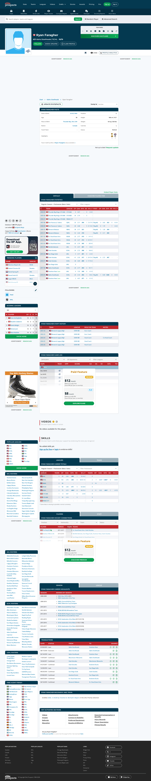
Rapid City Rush (26, 615)
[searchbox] (43, 19)
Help (84, 755)
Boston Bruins (11, 480)
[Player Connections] (91, 31)
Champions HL (13, 707)
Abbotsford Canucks (13, 556)
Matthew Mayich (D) (14, 265)
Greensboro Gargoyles (13, 625)
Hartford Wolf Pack (12, 586)
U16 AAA (69, 215)
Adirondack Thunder (13, 607)
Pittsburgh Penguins (28, 490)
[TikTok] (20, 220)
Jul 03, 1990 (73, 113)
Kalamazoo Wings (12, 640)
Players (59, 514)
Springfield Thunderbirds (26, 580)
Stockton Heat (52, 271)
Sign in (115, 4)
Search (78, 19)
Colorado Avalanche (12, 493)
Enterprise (86, 768)
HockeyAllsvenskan (15, 689)
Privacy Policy (87, 758)
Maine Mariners (11, 645)
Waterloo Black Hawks (28, 674)
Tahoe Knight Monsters (29, 629)
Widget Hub (86, 750)
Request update (112, 147)
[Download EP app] (21, 245)
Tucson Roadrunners (28, 591)
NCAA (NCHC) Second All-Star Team (68, 616)
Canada (75, 125)
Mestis (11, 699)
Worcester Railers (27, 647)
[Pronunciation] (83, 31)
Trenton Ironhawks (27, 634)
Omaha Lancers (26, 661)
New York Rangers (27, 483)
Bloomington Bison (12, 615)
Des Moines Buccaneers (14, 663)
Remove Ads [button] (136, 59)
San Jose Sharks (26, 493)
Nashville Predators (12, 516)
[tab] (57, 196)
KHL (31, 272)
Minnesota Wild (11, 511)
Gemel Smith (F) (13, 275)
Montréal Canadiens (13, 513)
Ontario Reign (26, 563)
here (81, 734)
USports (26, 722)
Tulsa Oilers (25, 639)
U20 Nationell (13, 691)
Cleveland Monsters (12, 571)
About (84, 752)
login (57, 449)
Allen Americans (11, 610)
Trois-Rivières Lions (27, 636)
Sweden (7, 750)
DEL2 (31, 279)
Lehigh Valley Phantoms (29, 556)
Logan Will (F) (12, 279)
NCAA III (26, 717)
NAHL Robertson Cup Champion (67, 603)
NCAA (31, 265)
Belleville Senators (12, 561)
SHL (25, 453)
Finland (7, 758)
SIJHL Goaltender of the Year (66, 598)
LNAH (26, 720)
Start (41, 100)
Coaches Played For (96, 196)
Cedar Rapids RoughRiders (10, 657)
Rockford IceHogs (27, 571)
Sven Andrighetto (16, 318)
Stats (25, 4)
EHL (10, 704)
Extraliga (26, 461)
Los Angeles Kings (12, 508)
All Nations (8, 763)
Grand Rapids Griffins (13, 581)
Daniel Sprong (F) (13, 272)
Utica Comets (26, 593)
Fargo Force (10, 670)
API (84, 763)
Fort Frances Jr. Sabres (55, 222)
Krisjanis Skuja (19, 227)
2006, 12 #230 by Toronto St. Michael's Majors (63, 698)
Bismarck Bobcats (53, 229)
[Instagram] (13, 220)
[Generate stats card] (95, 31)
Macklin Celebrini (16, 322)
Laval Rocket (10, 598)
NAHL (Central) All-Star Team (66, 601)
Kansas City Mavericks (13, 642)
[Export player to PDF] (104, 31)
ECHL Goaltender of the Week (67, 619)
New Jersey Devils (27, 478)
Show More (21, 336)
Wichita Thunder (27, 644)
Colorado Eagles (11, 578)
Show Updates (51, 44)
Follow (37, 44)
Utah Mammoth (26, 506)
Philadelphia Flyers (27, 488)
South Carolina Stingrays (26, 625)
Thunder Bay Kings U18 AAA (56, 219)
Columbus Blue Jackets (13, 496)
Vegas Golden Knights (28, 511)
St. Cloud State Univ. (54, 236)
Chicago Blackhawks (13, 490)
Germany (7, 760)
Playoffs (95, 222)
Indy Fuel (9, 635)
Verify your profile (47, 734)
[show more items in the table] (35, 284)
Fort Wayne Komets (12, 623)
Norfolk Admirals (27, 610)
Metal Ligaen (13, 702)
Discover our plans (99, 36)
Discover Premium (79, 560)
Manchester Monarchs (75, 658)
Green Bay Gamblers (13, 673)
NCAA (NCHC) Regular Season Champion (70, 614)
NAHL (26, 448)
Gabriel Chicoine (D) (14, 268)
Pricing (91, 4)
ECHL (55, 39)
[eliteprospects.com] (10, 4)
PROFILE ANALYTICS (109, 53)
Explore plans (79, 403)
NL (25, 459)
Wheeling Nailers (27, 642)
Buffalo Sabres (11, 483)
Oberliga (11, 727)
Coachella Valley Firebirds (11, 574)
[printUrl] (85, 52)
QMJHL (11, 464)
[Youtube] (17, 220)
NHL (10, 446)
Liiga (25, 456)
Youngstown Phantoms (29, 677)
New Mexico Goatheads (29, 607)
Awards (82, 4)
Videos (52, 4)
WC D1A (11, 733)
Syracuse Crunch (27, 583)
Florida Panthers (11, 506)
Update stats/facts (52, 104)
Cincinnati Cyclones (12, 618)
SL (10, 720)
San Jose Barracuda (27, 576)
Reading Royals (26, 618)
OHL (10, 461)
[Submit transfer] (116, 31)
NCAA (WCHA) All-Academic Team (68, 610)
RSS (84, 765)
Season (59, 585)
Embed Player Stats (111, 192)
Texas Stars (25, 586)
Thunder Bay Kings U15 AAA (56, 212)
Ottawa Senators (27, 485)
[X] (10, 220)
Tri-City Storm (26, 669)
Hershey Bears (11, 593)
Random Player (92, 19)
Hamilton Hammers (12, 583)
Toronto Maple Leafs (28, 503)
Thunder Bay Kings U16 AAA (56, 215)
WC (10, 730)
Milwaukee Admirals (28, 561)
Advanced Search (110, 19)
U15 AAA (69, 212)
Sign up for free (46, 449)
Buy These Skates (20, 402)
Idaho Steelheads (43, 39)
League (99, 585)
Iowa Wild (9, 595)
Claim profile (69, 44)
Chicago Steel (11, 661)
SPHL (10, 453)
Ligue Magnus (28, 691)
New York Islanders (27, 480)
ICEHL (11, 735)
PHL (25, 702)
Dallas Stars (10, 498)
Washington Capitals (28, 513)
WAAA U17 (69, 219)
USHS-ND (77, 331)
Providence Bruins (27, 566)
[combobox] (43, 19)
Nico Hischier (15, 332)
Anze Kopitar (22, 231)
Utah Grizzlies (52, 250)
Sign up (107, 4)
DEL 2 (11, 725)
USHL (26, 446)
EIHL (25, 694)
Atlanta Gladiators (12, 612)
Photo (84, 760)
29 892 (95, 53)
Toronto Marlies (26, 588)
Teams (33, 4)
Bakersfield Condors (13, 558)
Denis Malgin (15, 325)
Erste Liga (27, 699)
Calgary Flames (11, 485)
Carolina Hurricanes (13, 488)
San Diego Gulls (26, 574)
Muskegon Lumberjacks (29, 659)
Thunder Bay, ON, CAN (70, 121)
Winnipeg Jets (26, 516)
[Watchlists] (87, 31)
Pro (99, 4)
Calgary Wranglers (12, 563)
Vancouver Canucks (28, 508)
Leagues (43, 4)
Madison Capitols (27, 656)
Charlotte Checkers (12, 566)
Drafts (61, 4)
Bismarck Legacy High (58, 331)
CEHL (25, 697)
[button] (112, 12)
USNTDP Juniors (26, 672)
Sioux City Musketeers (28, 664)
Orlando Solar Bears (28, 612)
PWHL (26, 733)
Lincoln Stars (10, 675)
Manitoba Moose (27, 558)
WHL (10, 459)
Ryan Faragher (60, 143)
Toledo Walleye (26, 631)
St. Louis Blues (26, 498)
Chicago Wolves (11, 569)
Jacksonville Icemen (12, 637)
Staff (99, 514)
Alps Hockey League (30, 686)
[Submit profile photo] (112, 31)
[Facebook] (6, 220)
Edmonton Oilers (12, 503)
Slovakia (32, 268)
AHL (10, 448)
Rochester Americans (28, 569)
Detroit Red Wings (12, 501)
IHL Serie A (27, 689)
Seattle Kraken (26, 496)
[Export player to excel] (99, 31)
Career (85, 770)
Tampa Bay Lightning (28, 501)
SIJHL (68, 222)
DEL (10, 722)
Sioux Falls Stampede (28, 667)
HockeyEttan (13, 694)
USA (6, 755)
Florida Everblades (12, 620)
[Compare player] (108, 31)
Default (56, 196)
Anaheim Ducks (11, 478)
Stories (72, 4)
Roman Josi (14, 329)
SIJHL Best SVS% (63, 596)
